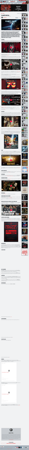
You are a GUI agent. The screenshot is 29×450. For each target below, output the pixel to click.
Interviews (12, 3)
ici (12, 337)
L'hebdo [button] (24, 3)
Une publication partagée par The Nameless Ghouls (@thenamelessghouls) (9, 402)
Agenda (6, 3)
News (3, 13)
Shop (21, 3)
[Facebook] (20, 1)
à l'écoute (4, 109)
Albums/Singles (15, 3)
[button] (20, 0)
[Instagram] (23, 1)
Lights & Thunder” (18, 71)
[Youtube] (22, 1)
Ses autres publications (11, 439)
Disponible (10, 219)
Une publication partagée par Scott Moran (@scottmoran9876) (9, 380)
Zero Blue (9, 172)
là (8, 75)
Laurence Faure (5, 17)
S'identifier (24, 0)
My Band (19, 3)
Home (1, 3)
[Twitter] (21, 1)
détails (15, 129)
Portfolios (9, 3)
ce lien (11, 316)
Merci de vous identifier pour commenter (11, 443)
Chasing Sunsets (10, 197)
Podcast (19, 405)
